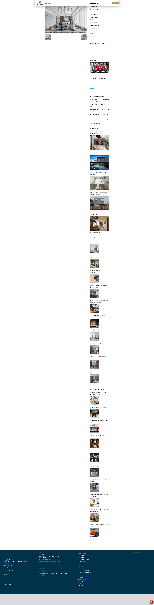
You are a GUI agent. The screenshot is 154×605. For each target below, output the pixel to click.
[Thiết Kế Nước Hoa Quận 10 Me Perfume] (94, 413)
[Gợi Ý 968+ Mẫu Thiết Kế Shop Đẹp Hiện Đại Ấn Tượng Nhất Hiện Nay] (94, 502)
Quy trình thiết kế (6, 582)
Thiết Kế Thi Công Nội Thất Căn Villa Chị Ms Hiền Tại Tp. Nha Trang (99, 153)
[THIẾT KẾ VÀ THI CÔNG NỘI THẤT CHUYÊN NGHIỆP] (94, 323)
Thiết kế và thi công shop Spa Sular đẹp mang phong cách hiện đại (98, 120)
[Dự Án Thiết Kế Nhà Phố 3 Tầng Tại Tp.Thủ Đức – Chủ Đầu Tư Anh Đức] (99, 223)
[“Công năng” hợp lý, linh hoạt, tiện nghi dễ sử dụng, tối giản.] (99, 183)
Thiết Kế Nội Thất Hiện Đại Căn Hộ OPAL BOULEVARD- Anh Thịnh (98, 357)
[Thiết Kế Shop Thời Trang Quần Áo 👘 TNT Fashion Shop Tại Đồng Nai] (94, 400)
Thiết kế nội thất (81, 555)
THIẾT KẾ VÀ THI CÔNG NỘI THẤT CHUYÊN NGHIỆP (98, 316)
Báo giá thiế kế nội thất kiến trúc (84, 572)
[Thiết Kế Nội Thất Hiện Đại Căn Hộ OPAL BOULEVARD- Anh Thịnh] (94, 364)
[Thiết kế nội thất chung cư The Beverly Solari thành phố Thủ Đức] (94, 263)
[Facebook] (79, 586)
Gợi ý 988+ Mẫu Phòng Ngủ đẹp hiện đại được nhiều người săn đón (99, 286)
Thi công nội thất (81, 561)
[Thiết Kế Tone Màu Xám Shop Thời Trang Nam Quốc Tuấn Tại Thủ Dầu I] (94, 472)
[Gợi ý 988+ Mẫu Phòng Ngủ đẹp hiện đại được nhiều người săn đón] (94, 293)
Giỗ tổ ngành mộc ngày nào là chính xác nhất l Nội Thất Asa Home (99, 110)
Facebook (80, 583)
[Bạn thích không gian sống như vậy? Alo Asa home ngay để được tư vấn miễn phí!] (99, 203)
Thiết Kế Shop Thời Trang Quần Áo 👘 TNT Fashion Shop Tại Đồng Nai (98, 393)
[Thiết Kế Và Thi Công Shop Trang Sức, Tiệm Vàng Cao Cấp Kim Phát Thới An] (94, 532)
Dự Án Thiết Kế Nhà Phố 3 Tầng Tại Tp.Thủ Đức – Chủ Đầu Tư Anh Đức (99, 213)
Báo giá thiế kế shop (82, 568)
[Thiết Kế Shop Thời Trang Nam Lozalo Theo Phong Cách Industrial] (94, 487)
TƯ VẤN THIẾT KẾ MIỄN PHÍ (95, 123)
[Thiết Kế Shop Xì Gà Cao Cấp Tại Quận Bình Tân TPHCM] (94, 443)
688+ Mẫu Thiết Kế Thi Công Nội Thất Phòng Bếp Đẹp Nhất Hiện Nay (99, 271)
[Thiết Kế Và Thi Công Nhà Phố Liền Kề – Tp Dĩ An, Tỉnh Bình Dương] (99, 142)
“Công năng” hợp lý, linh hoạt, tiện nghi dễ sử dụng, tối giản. (98, 173)
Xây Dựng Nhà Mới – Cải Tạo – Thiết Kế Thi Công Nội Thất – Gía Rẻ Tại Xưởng (99, 301)
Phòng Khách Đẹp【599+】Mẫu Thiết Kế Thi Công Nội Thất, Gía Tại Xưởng (98, 241)
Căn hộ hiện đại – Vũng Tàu (95, 330)
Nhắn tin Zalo (81, 581)
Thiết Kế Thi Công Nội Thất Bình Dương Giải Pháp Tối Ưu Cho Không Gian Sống (99, 100)
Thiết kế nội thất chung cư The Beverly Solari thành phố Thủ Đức (98, 256)
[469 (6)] (66, 32)
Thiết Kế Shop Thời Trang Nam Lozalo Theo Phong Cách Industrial (98, 480)
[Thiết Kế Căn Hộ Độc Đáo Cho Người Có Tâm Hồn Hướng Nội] (94, 378)
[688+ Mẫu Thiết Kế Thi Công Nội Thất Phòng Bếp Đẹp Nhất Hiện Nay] (94, 278)
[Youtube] (82, 586)
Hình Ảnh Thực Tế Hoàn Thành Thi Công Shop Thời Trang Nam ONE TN (99, 450)
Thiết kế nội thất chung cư (83, 559)
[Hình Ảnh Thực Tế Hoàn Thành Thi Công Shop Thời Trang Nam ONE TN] (94, 457)
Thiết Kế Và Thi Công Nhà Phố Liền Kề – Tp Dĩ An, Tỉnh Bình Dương (99, 132)
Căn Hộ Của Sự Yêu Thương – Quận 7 (97, 343)
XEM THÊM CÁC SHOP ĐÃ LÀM (96, 232)
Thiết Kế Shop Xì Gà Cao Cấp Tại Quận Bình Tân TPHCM (99, 436)
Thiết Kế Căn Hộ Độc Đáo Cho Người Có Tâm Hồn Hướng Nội (98, 371)
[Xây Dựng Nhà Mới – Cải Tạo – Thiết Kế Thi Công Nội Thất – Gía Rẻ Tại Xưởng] (94, 308)
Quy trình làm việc (6, 580)
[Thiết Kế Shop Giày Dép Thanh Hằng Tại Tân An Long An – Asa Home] (94, 428)
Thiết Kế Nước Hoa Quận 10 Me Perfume (98, 407)
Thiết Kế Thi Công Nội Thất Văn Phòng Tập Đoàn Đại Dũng (99, 105)
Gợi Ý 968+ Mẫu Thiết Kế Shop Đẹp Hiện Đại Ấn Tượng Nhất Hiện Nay (99, 495)
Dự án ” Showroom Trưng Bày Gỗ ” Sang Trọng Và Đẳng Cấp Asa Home (99, 510)
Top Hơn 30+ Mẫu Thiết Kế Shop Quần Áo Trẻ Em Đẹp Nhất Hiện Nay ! (99, 115)
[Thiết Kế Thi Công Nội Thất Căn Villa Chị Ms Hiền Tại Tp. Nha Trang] (99, 162)
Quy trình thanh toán (7, 586)
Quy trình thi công (6, 584)
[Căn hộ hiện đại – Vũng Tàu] (94, 336)
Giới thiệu (5, 578)
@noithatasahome (95, 83)
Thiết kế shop (81, 557)
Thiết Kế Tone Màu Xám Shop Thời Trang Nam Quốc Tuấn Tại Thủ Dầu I (99, 465)
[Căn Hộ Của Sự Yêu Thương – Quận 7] (94, 349)
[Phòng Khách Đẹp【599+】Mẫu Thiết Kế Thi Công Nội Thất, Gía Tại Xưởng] (94, 248)
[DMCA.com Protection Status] (43, 590)
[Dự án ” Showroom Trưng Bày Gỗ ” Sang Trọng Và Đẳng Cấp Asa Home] (94, 517)
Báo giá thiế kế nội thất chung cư (85, 570)
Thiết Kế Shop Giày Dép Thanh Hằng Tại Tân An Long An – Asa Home (99, 421)
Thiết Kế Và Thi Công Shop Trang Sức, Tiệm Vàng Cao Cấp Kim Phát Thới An (99, 525)
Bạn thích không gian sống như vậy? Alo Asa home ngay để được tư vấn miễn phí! (98, 193)
